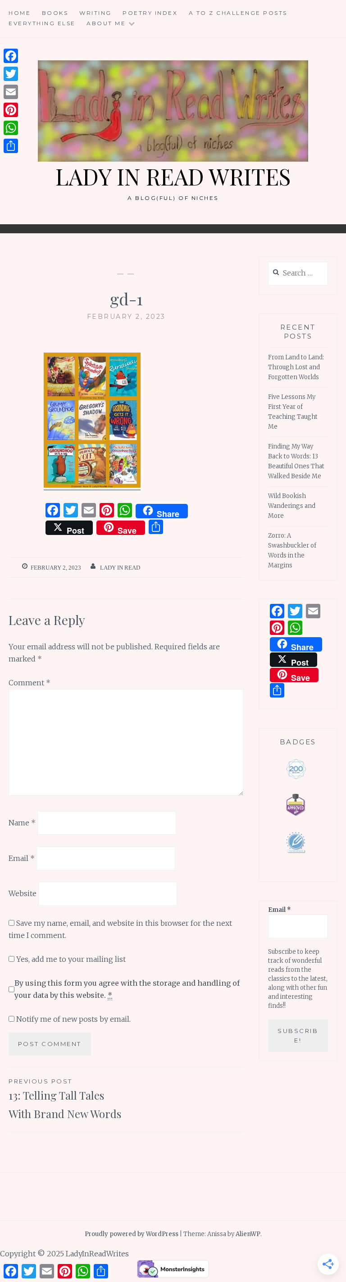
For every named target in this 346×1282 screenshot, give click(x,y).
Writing (95, 12)
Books (55, 12)
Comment (29, 682)
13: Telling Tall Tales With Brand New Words (65, 1099)
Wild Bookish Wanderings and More (291, 506)
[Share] (11, 146)
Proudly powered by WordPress (131, 1234)
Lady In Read (120, 568)
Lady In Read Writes (173, 176)
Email (22, 857)
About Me (106, 23)
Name (22, 822)
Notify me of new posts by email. (73, 1019)
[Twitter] (11, 74)
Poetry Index (150, 12)
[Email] (11, 92)
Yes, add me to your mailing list (70, 959)
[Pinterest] (11, 110)
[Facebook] (11, 56)
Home (20, 12)
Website (22, 893)
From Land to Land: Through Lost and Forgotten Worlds (296, 367)
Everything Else (42, 23)
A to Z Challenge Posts (238, 12)
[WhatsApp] (11, 128)
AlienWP (248, 1234)
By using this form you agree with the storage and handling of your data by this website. (127, 989)
